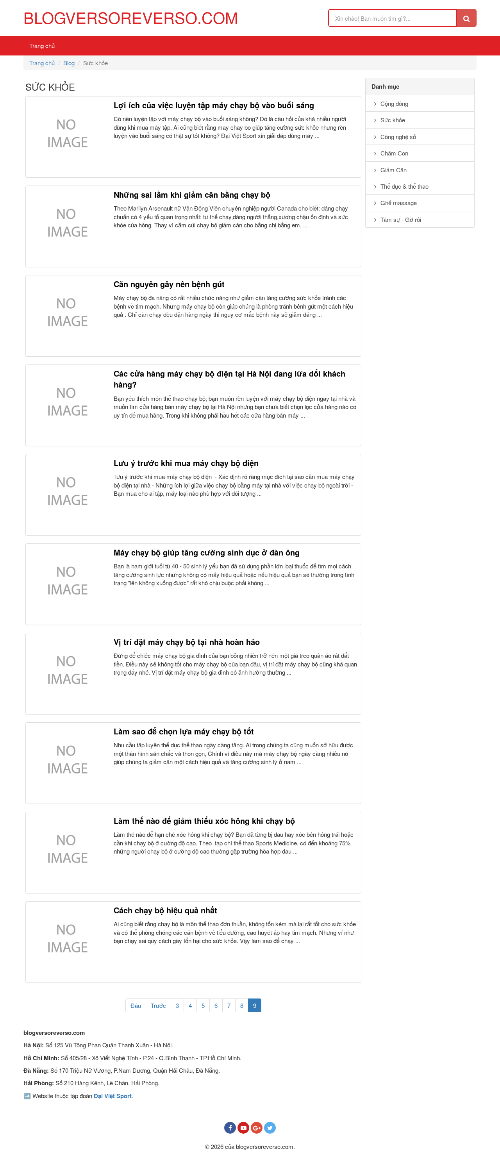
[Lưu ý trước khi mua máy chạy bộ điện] (66, 494)
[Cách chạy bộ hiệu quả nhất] (66, 942)
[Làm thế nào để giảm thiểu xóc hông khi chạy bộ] (66, 852)
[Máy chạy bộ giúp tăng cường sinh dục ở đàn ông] (66, 584)
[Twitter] (270, 1128)
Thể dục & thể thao (404, 186)
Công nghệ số (397, 136)
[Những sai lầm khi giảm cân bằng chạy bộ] (66, 226)
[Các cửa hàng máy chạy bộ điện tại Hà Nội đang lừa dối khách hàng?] (66, 405)
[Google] (256, 1128)
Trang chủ (42, 45)
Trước (158, 1005)
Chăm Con (393, 153)
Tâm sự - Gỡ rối (400, 219)
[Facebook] (230, 1128)
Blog (69, 63)
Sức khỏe (392, 120)
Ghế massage (398, 202)
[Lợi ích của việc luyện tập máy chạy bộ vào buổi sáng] (66, 136)
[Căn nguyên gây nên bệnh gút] (66, 315)
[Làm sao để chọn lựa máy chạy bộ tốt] (66, 763)
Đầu (135, 1005)
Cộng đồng (393, 103)
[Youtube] (243, 1128)
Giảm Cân (393, 170)
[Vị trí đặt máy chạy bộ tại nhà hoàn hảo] (66, 673)
